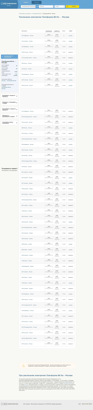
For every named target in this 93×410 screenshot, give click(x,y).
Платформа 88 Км (6, 87)
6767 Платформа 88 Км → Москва (29, 327)
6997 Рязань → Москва (27, 277)
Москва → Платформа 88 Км (9, 80)
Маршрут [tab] (26, 2)
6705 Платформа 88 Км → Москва (29, 161)
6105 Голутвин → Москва (27, 85)
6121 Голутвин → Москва (27, 205)
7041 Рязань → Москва (27, 166)
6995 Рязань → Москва (27, 244)
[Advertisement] (9, 31)
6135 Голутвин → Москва (27, 299)
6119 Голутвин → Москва (27, 194)
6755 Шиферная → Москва (27, 74)
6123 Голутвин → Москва (27, 216)
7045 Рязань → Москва (27, 260)
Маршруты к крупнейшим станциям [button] (8, 116)
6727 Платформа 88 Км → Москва (29, 227)
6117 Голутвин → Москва (27, 183)
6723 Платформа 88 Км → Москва (29, 116)
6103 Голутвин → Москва (27, 52)
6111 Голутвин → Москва (27, 155)
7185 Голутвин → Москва (27, 238)
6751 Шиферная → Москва (27, 35)
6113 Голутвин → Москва (27, 172)
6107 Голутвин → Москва (27, 133)
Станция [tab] (36, 2)
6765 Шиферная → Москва (28, 266)
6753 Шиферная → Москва (27, 46)
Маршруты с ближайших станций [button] (9, 103)
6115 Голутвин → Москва (27, 177)
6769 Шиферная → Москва (28, 310)
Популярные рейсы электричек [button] (7, 123)
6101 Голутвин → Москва (27, 41)
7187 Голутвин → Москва (27, 321)
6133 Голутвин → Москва (27, 288)
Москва (3, 88)
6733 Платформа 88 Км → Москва (29, 338)
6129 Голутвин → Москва (27, 255)
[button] (9, 57)
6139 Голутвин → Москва (27, 332)
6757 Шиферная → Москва (27, 111)
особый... (71, 35)
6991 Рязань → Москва (27, 63)
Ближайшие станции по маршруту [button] (8, 96)
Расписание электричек (25, 13)
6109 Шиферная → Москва (27, 144)
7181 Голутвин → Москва (27, 122)
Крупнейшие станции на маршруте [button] (9, 109)
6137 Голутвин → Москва (27, 316)
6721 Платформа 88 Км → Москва (29, 57)
